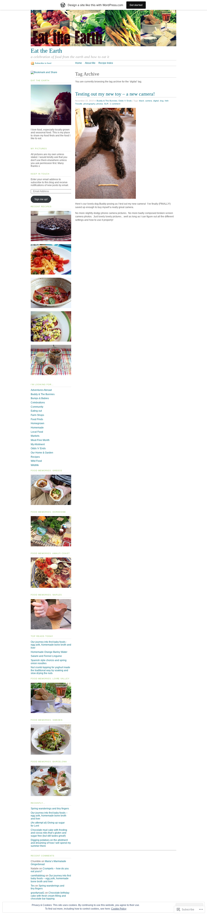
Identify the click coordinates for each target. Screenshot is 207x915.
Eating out (36, 410)
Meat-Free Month (40, 440)
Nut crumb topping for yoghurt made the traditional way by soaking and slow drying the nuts (50, 670)
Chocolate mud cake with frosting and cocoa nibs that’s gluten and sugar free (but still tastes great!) (49, 833)
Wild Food (36, 461)
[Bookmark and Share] (44, 72)
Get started (136, 4)
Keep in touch (40, 174)
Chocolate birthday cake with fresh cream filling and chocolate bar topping (50, 895)
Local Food (37, 431)
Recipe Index (105, 63)
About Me (90, 63)
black (141, 101)
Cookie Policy (118, 908)
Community (37, 406)
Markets (35, 435)
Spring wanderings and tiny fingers (50, 808)
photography (89, 104)
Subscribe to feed (43, 63)
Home (78, 63)
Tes (33, 885)
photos (99, 104)
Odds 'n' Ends (125, 101)
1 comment (115, 104)
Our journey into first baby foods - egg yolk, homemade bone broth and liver (51, 644)
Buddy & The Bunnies (107, 101)
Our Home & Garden (42, 452)
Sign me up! (41, 199)
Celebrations (38, 402)
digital (156, 101)
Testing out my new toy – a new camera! (115, 94)
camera (148, 101)
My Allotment (38, 444)
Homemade (37, 427)
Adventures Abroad (41, 390)
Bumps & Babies (40, 398)
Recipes (35, 456)
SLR (106, 104)
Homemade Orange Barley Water (49, 652)
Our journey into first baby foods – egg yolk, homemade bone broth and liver (49, 815)
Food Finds (37, 419)
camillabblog (38, 875)
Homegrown (37, 423)
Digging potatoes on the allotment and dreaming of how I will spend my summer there (51, 843)
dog (162, 101)
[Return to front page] (103, 45)
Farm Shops (37, 415)
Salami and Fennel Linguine (46, 656)
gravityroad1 (37, 892)
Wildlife (35, 465)
